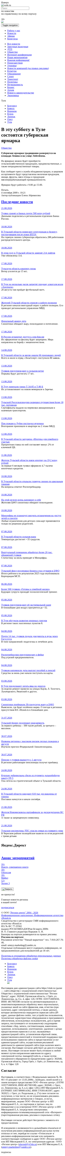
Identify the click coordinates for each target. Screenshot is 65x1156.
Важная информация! (18, 60)
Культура (11, 71)
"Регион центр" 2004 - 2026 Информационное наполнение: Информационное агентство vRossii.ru (32, 915)
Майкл (4, 876)
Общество (12, 52)
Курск (10, 114)
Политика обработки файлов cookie (19, 958)
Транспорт (12, 79)
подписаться (7, 907)
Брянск (11, 108)
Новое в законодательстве (20, 92)
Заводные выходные (17, 46)
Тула (9, 122)
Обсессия (6, 871)
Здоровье (12, 65)
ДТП (9, 49)
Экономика (13, 95)
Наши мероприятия (17, 57)
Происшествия (15, 63)
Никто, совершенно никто (14, 865)
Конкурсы (12, 38)
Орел (10, 119)
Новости (11, 33)
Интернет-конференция (19, 54)
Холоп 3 (5, 882)
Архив (10, 90)
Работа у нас (13, 30)
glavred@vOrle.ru (27, 1144)
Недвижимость (15, 84)
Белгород (12, 105)
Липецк (11, 116)
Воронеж (12, 111)
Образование (14, 73)
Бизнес (10, 87)
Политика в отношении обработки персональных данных (31, 956)
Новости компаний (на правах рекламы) (28, 68)
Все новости (13, 44)
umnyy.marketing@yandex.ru (16, 1147)
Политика (12, 82)
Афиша (11, 36)
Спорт (10, 76)
